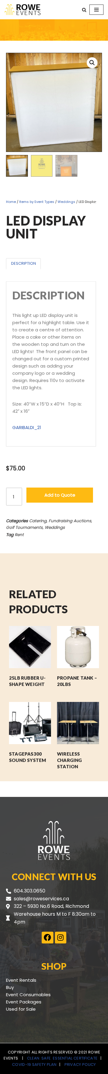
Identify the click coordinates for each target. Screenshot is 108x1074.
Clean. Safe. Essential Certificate (62, 1058)
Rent (19, 535)
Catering (37, 521)
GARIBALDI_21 (26, 427)
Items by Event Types (36, 201)
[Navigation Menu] (96, 10)
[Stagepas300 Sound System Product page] (30, 723)
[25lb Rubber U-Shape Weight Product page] (30, 647)
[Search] (84, 10)
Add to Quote (59, 495)
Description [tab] (23, 263)
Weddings (66, 201)
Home (11, 201)
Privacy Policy (80, 1064)
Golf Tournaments (24, 527)
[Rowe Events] (22, 9)
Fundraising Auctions (70, 521)
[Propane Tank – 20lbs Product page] (78, 647)
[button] (92, 62)
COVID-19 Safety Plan (34, 1064)
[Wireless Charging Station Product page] (78, 723)
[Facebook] (47, 937)
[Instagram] (60, 937)
